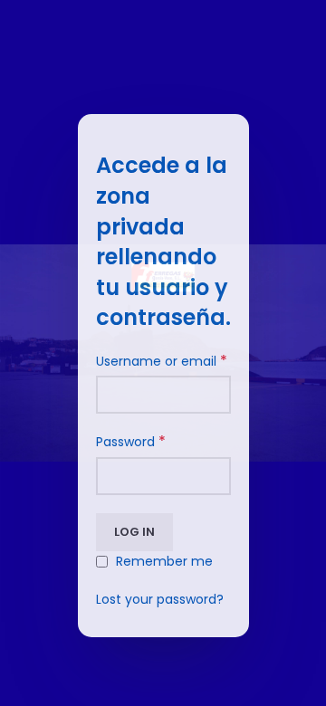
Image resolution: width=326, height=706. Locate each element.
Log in (134, 531)
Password (131, 442)
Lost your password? (160, 599)
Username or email (161, 361)
